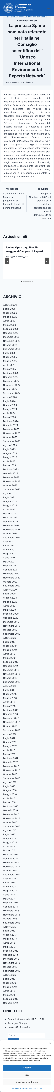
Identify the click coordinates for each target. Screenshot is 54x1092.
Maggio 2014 (10, 890)
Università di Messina (19, 1027)
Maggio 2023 (10, 457)
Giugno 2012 (10, 983)
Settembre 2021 (11, 537)
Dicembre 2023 (11, 429)
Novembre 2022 (11, 481)
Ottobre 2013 (10, 918)
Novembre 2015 (11, 818)
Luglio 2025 (9, 353)
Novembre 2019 (11, 625)
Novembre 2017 (11, 722)
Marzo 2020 (9, 609)
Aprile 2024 (9, 413)
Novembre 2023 (11, 433)
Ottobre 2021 (10, 533)
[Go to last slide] (7, 261)
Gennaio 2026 (10, 333)
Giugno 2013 (10, 934)
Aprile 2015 (9, 846)
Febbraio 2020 (11, 613)
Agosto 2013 (10, 926)
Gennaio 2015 (10, 858)
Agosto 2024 (10, 397)
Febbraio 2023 (11, 469)
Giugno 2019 (10, 646)
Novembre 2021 (11, 529)
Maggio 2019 (10, 650)
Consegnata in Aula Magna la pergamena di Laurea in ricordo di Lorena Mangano (13, 198)
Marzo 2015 (9, 850)
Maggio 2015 (10, 842)
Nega (27, 1075)
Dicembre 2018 (11, 670)
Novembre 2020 (11, 577)
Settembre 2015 (11, 826)
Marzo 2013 (9, 947)
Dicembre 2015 (11, 814)
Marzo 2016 (9, 802)
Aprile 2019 (9, 654)
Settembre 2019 (11, 633)
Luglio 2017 (9, 738)
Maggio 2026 (10, 317)
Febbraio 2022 (10, 517)
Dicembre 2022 (11, 477)
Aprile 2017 (9, 750)
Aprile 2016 (9, 798)
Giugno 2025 (10, 357)
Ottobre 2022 (10, 485)
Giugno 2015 (10, 838)
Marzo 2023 (9, 465)
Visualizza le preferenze (27, 1082)
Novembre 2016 (11, 770)
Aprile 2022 (9, 509)
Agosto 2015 (9, 830)
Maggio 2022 (10, 505)
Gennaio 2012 (10, 1003)
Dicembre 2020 (11, 573)
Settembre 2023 (11, 441)
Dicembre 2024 (11, 381)
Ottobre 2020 (10, 581)
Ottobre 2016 (10, 774)
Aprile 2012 (9, 991)
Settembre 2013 (11, 922)
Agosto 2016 (10, 782)
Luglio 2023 (9, 449)
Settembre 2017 (11, 730)
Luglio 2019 (9, 642)
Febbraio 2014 (10, 902)
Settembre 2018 (11, 682)
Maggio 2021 (10, 553)
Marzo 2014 (9, 898)
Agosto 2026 (10, 305)
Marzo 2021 (9, 561)
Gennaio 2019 (10, 666)
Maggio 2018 (10, 698)
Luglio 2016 (9, 786)
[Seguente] (47, 261)
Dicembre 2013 (11, 910)
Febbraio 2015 (10, 854)
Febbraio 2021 (10, 565)
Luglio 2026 (9, 309)
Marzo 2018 (9, 706)
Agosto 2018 (9, 686)
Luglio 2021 (9, 545)
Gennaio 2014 (10, 906)
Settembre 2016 (11, 778)
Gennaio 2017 (10, 762)
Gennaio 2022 (10, 521)
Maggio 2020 (10, 601)
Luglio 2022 (9, 497)
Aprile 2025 (9, 365)
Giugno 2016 (10, 790)
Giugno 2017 (10, 742)
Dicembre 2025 (11, 337)
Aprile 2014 (9, 894)
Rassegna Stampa (17, 1023)
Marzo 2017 (9, 754)
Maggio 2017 (10, 746)
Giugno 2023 (10, 453)
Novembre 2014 (11, 866)
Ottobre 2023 (10, 437)
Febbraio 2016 (10, 806)
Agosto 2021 (9, 541)
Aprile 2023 (9, 461)
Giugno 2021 (10, 549)
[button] (50, 1043)
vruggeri (11, 256)
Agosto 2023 (10, 445)
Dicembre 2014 (11, 862)
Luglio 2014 (9, 882)
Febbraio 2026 (11, 329)
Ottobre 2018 (10, 678)
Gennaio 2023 (10, 473)
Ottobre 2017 (10, 726)
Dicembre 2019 (11, 622)
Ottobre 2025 (10, 345)
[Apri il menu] (48, 8)
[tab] (21, 281)
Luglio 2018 (9, 690)
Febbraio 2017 (10, 758)
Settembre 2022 (11, 489)
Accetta (27, 1067)
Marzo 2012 (9, 995)
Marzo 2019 (9, 658)
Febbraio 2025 (10, 373)
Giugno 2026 (10, 313)
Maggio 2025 (10, 361)
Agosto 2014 (10, 878)
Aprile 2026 (9, 321)
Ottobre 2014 (10, 870)
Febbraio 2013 (10, 950)
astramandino (14, 82)
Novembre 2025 (11, 341)
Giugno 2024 (10, 405)
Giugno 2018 (10, 694)
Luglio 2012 (9, 979)
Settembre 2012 (11, 971)
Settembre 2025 (11, 349)
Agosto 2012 (9, 975)
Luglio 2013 (9, 930)
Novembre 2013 (11, 914)
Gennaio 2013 (10, 955)
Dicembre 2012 (11, 958)
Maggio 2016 (10, 794)
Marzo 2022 (9, 513)
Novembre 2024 (11, 385)
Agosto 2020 (10, 589)
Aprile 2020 (9, 605)
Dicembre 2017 (11, 718)
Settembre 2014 (11, 874)
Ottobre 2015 (10, 822)
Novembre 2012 (11, 963)
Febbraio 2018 (10, 710)
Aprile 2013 (9, 942)
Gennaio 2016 (10, 810)
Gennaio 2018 (10, 714)
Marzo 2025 (9, 369)
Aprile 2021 (9, 557)
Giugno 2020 (10, 597)
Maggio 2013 (10, 938)
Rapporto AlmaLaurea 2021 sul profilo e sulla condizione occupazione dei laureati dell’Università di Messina (40, 204)
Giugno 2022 (10, 501)
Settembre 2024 (11, 393)
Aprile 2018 (9, 702)
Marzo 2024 (9, 417)
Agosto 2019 (10, 638)
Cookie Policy (16, 1088)
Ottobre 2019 (10, 630)
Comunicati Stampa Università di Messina (27, 17)
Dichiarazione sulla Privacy (32, 1088)
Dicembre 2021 (11, 525)
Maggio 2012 (10, 987)
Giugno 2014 (10, 886)
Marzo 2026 (9, 325)
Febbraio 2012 (10, 999)
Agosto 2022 (10, 493)
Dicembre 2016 (11, 766)
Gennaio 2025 (10, 377)
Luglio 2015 (9, 834)
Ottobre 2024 (10, 389)
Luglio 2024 (9, 401)
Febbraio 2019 (10, 662)
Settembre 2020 (11, 585)
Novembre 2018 (11, 674)
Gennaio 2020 (10, 617)
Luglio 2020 (9, 593)
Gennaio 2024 (10, 425)
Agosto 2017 (9, 734)
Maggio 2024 (10, 409)
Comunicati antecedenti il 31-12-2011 (27, 1019)
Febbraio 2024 (11, 421)
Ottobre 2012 (10, 967)
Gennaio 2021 (10, 569)
